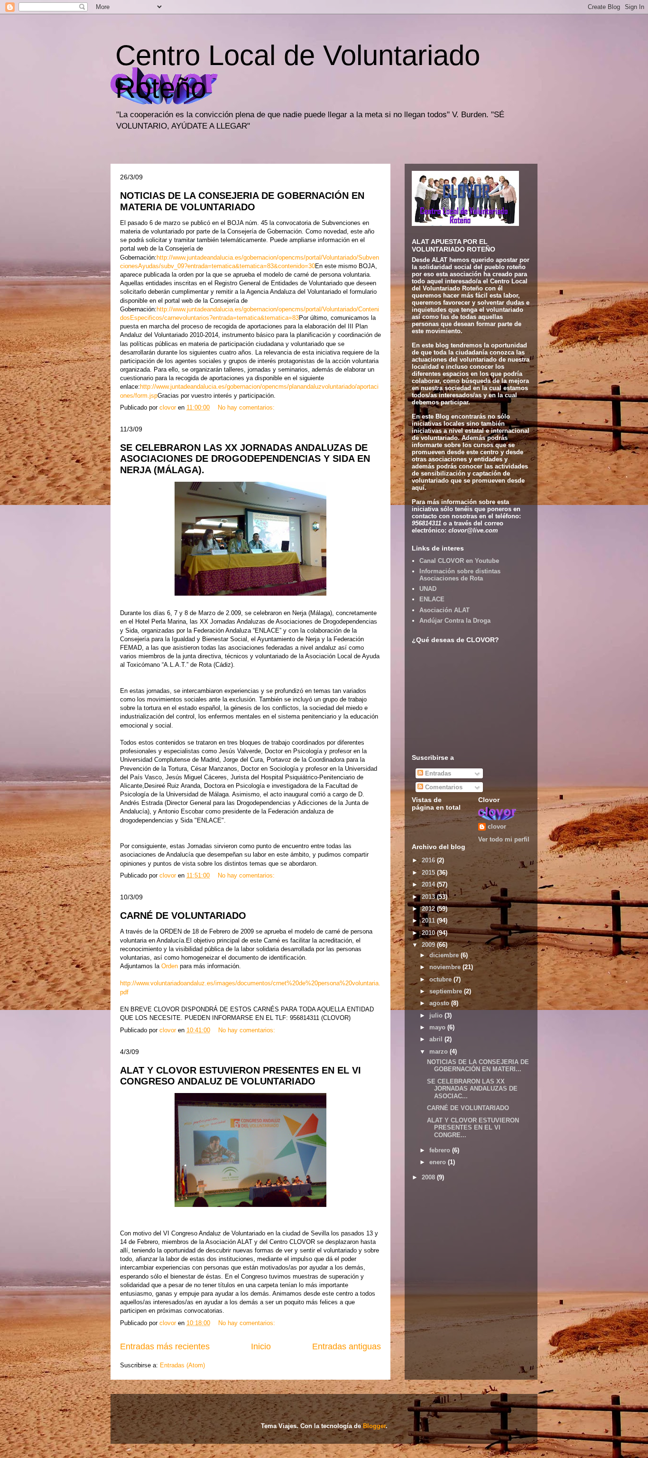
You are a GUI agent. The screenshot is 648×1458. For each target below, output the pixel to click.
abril (436, 1039)
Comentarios (443, 787)
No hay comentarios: (247, 407)
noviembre (446, 967)
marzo (439, 1051)
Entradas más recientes (165, 1346)
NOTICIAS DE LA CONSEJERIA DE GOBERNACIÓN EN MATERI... (478, 1065)
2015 (429, 872)
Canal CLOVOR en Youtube (459, 560)
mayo (438, 1027)
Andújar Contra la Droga (455, 620)
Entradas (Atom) (182, 1365)
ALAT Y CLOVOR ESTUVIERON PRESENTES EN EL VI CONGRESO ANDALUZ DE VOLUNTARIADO (240, 1075)
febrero (440, 1150)
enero (438, 1162)
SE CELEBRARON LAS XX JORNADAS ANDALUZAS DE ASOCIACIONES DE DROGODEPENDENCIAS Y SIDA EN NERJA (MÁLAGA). (245, 458)
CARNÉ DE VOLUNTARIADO (183, 915)
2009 (429, 944)
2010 (429, 932)
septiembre (446, 991)
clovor (497, 826)
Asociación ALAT (444, 610)
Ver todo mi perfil (503, 839)
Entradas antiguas (346, 1346)
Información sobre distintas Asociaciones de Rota (459, 575)
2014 (429, 884)
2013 (429, 896)
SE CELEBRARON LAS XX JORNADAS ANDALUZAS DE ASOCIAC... (472, 1089)
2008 (429, 1177)
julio (436, 1015)
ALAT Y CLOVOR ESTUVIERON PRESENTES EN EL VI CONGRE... (473, 1128)
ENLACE (431, 599)
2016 (429, 860)
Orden (168, 966)
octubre (441, 979)
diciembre (445, 955)
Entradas (437, 773)
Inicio (261, 1346)
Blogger (374, 1426)
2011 (429, 920)
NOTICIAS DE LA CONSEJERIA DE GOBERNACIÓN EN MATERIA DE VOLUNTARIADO (242, 201)
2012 (429, 908)
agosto (440, 1003)
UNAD (427, 588)
